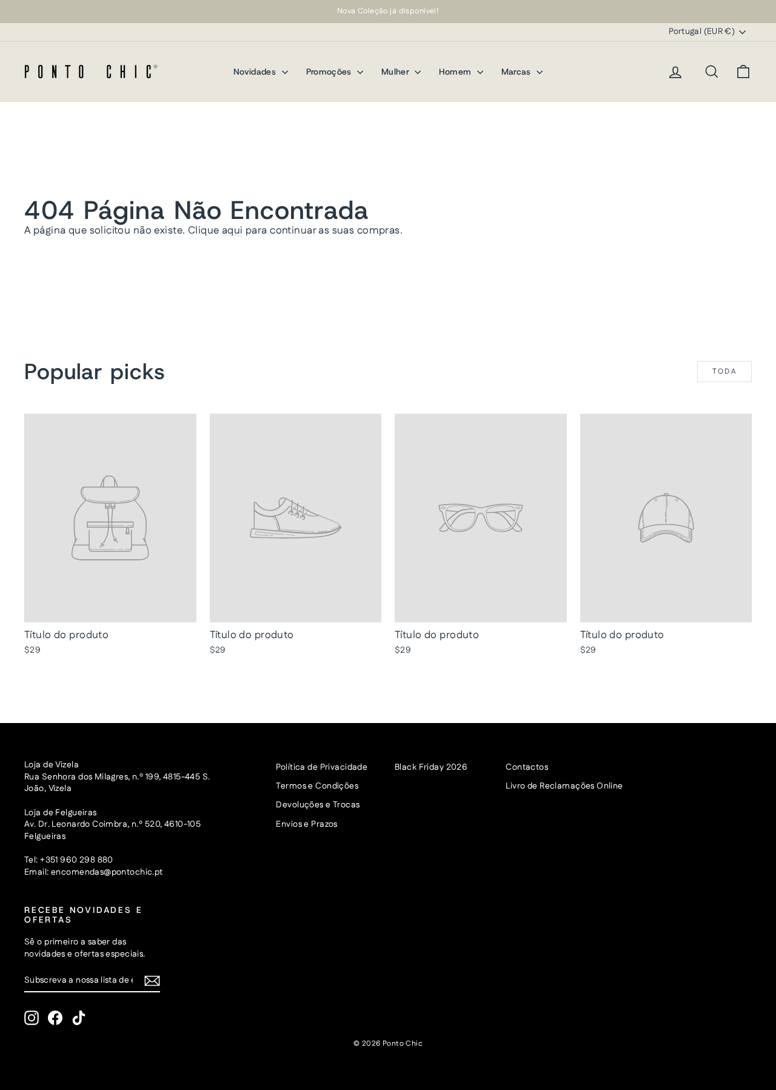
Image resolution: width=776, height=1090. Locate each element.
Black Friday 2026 (431, 767)
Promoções (330, 71)
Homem (456, 71)
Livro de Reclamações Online (564, 786)
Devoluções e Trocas (318, 805)
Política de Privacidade (321, 767)
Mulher (396, 71)
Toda (724, 371)
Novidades (256, 71)
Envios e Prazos (306, 824)
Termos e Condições (317, 786)
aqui (232, 230)
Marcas (517, 71)
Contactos (527, 767)
